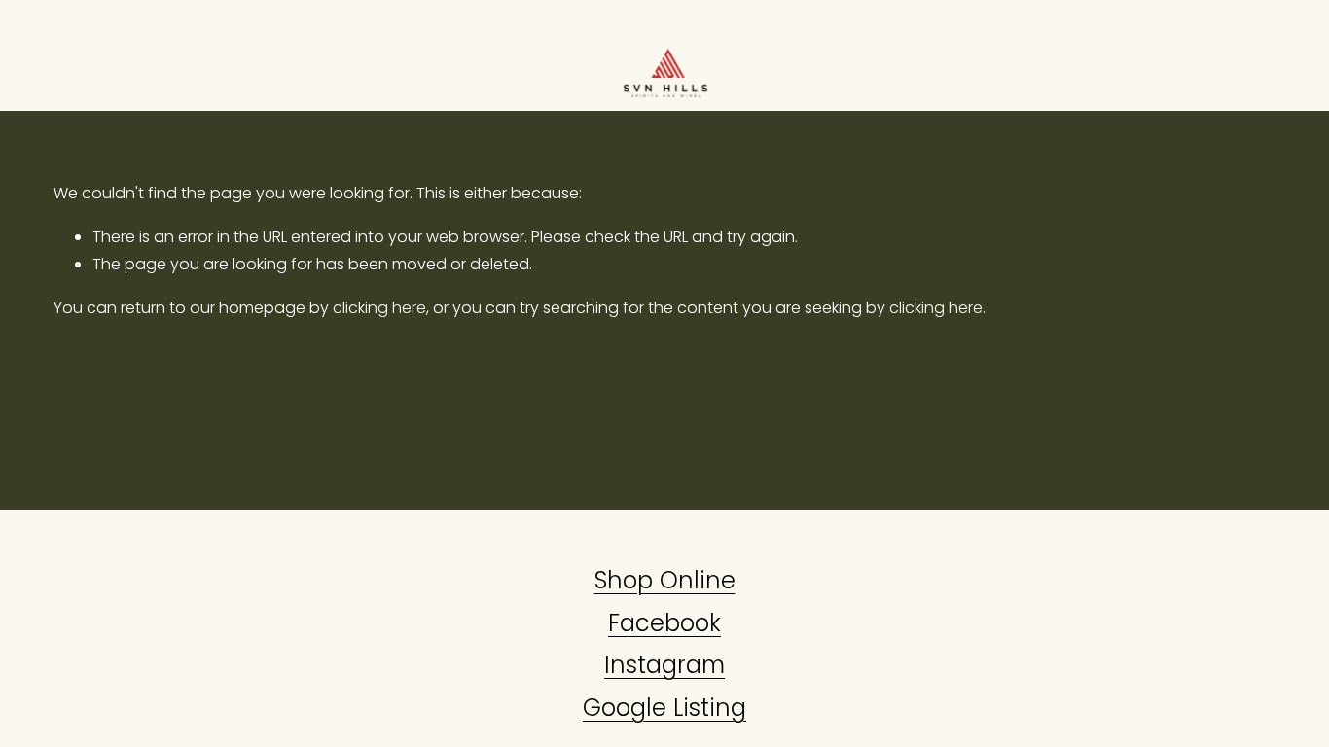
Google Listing (664, 708)
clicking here (379, 308)
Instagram (664, 665)
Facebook (664, 623)
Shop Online (665, 580)
